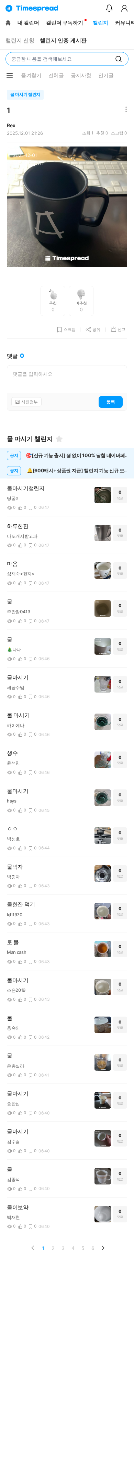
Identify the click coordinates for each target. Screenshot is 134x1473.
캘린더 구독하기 (64, 22)
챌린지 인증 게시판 (63, 40)
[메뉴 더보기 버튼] (9, 75)
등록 (110, 401)
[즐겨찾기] (59, 439)
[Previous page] (33, 1248)
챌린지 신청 (19, 40)
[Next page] (103, 1248)
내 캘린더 (28, 22)
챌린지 (100, 22)
